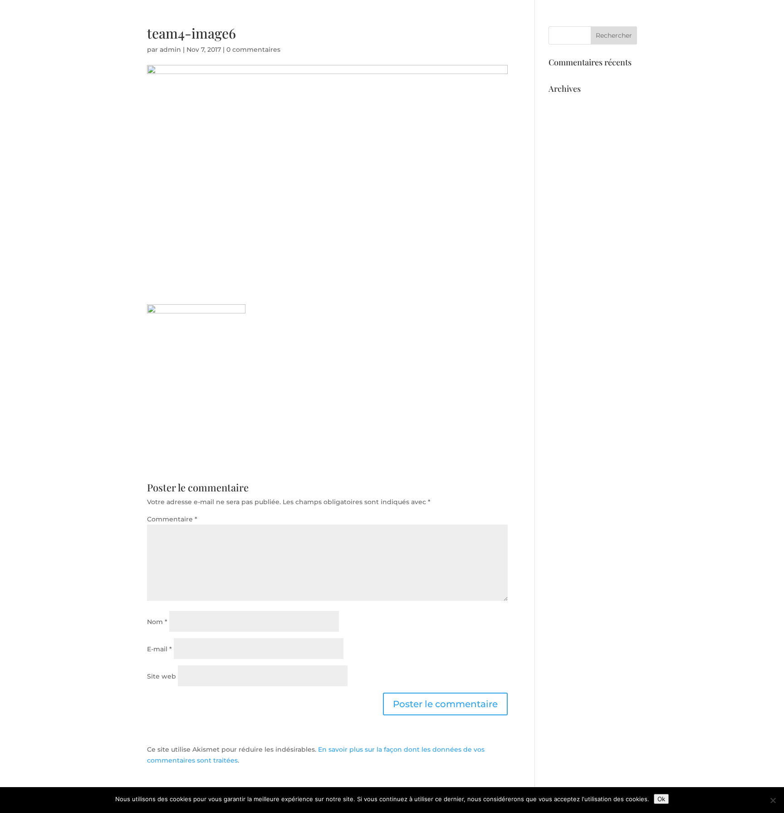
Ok (661, 799)
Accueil (492, 41)
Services (530, 41)
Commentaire (172, 519)
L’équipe (569, 41)
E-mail (159, 649)
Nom (157, 622)
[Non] (772, 800)
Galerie (607, 41)
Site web (161, 676)
